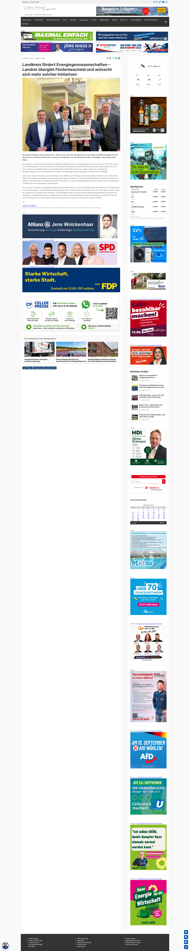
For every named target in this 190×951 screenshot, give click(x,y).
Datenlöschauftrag (84, 942)
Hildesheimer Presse (133, 942)
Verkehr (114, 20)
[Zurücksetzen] (186, 947)
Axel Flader (27, 368)
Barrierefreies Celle (133, 940)
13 (133, 515)
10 (153, 512)
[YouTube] (163, 2)
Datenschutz (82, 944)
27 (133, 520)
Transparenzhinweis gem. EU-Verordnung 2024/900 (40, 42)
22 (143, 517)
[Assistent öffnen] (5, 945)
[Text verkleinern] (186, 937)
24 (154, 517)
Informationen (34, 942)
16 (148, 515)
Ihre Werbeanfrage (35, 944)
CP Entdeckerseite (53, 20)
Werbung (80, 940)
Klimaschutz (38, 368)
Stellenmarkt (104, 20)
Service (123, 20)
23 (148, 517)
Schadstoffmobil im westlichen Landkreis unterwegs (35, 360)
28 (138, 520)
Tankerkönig (137, 218)
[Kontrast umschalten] (186, 942)
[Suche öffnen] (166, 22)
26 (164, 517)
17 (153, 515)
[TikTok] (160, 2)
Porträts (32, 946)
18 (159, 515)
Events (93, 20)
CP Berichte (38, 20)
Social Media (135, 20)
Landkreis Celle (40, 58)
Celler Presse (33, 938)
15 (143, 515)
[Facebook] (154, 2)
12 (164, 512)
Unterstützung (82, 938)
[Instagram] (157, 2)
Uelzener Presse (132, 944)
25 (159, 517)
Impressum (81, 946)
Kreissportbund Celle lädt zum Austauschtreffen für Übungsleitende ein (71, 360)
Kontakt (25, 24)
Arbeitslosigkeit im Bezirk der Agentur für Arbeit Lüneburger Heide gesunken (102, 360)
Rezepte (73, 20)
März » (162, 523)
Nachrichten (26, 20)
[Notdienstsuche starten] (163, 481)
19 (164, 515)
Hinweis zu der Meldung (29, 205)
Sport (65, 20)
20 (133, 517)
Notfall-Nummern (150, 20)
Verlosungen (83, 20)
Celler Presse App (35, 940)
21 (138, 517)
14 (138, 515)
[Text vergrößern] (186, 932)
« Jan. (134, 523)
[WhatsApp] (166, 2)
